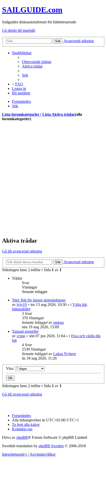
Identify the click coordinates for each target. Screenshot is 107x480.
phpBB (22, 437)
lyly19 (22, 304)
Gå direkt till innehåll (18, 30)
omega (58, 322)
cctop (21, 336)
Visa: (10, 368)
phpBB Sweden (51, 446)
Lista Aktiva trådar (58, 114)
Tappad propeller (25, 331)
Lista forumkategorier (21, 114)
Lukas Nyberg (64, 354)
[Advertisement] (53, 179)
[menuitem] (36, 62)
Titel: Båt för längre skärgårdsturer (39, 300)
